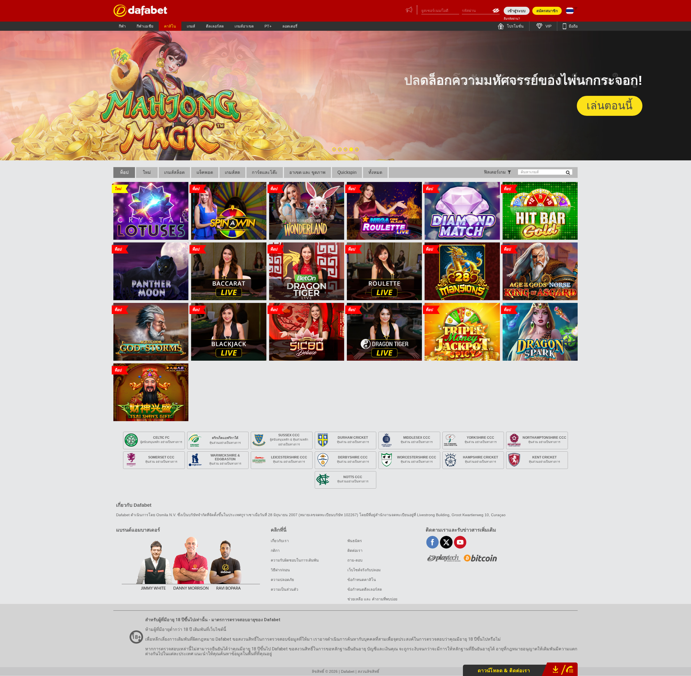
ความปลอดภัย (282, 579)
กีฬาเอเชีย (145, 26)
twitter (446, 542)
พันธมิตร (354, 541)
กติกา (275, 550)
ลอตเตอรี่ (289, 26)
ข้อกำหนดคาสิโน (361, 579)
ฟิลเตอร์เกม (495, 172)
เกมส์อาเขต (244, 26)
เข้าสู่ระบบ (517, 11)
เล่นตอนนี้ (609, 105)
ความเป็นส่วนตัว (284, 589)
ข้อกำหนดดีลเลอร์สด (364, 589)
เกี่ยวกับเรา (280, 541)
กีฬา (122, 26)
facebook (432, 542)
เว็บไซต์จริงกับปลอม (364, 570)
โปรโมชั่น (515, 26)
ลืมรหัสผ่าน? (512, 18)
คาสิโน (170, 26)
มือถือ (573, 26)
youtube (460, 542)
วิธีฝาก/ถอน (280, 570)
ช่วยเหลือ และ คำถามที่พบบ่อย (372, 599)
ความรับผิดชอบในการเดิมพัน (295, 560)
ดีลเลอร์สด (215, 26)
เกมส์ (191, 26)
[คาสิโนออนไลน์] (140, 10)
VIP (547, 26)
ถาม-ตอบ (355, 560)
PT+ (268, 26)
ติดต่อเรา (355, 550)
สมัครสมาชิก (547, 11)
